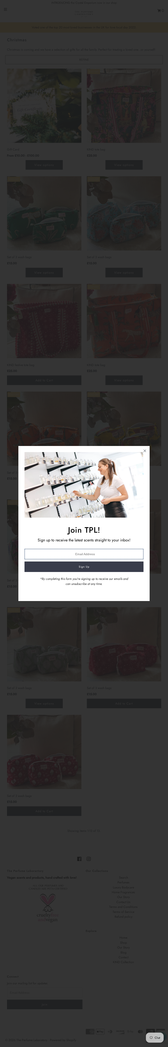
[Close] (145, 451)
